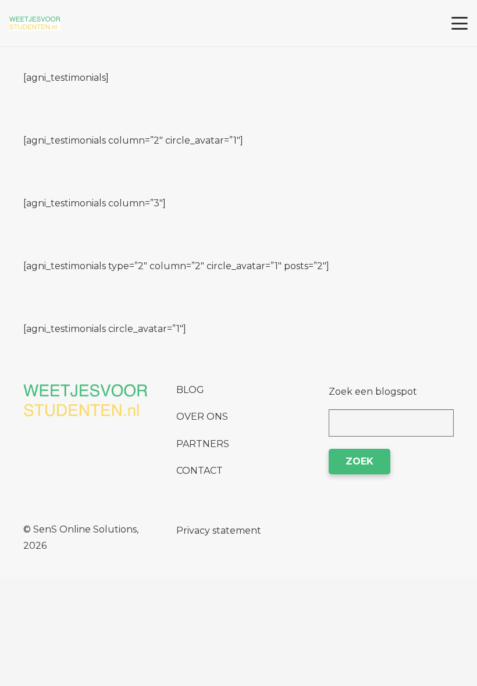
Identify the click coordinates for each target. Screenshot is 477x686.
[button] (459, 23)
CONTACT (199, 470)
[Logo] (34, 23)
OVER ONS (202, 416)
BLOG (190, 389)
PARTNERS (202, 443)
